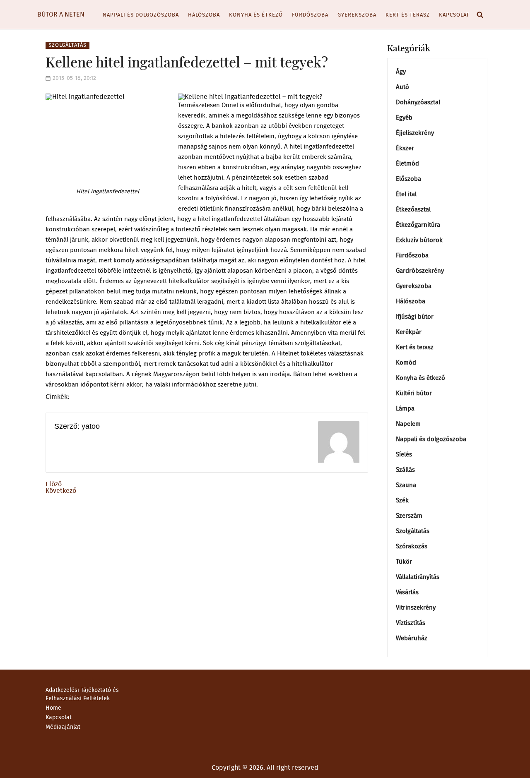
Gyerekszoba (356, 15)
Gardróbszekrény (420, 271)
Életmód (407, 164)
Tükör (404, 562)
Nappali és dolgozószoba (141, 15)
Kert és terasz (407, 15)
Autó (402, 87)
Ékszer (405, 148)
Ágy (401, 72)
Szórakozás (411, 546)
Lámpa (405, 409)
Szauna (406, 485)
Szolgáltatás (67, 45)
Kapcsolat (454, 15)
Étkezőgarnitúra (418, 225)
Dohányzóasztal (418, 102)
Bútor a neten (60, 14)
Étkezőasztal (413, 210)
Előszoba (408, 179)
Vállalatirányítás (417, 577)
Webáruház (411, 638)
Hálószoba (204, 15)
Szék (402, 500)
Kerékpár (409, 332)
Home (53, 708)
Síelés (404, 454)
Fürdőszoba (310, 15)
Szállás (405, 470)
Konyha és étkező (256, 15)
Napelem (408, 424)
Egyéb (404, 118)
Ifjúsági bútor (415, 317)
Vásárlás (407, 592)
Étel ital (406, 194)
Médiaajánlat (63, 727)
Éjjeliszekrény (415, 133)
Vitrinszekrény (416, 608)
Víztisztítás (410, 623)
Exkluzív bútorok (419, 240)
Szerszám (409, 516)
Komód (406, 363)
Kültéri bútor (414, 393)
